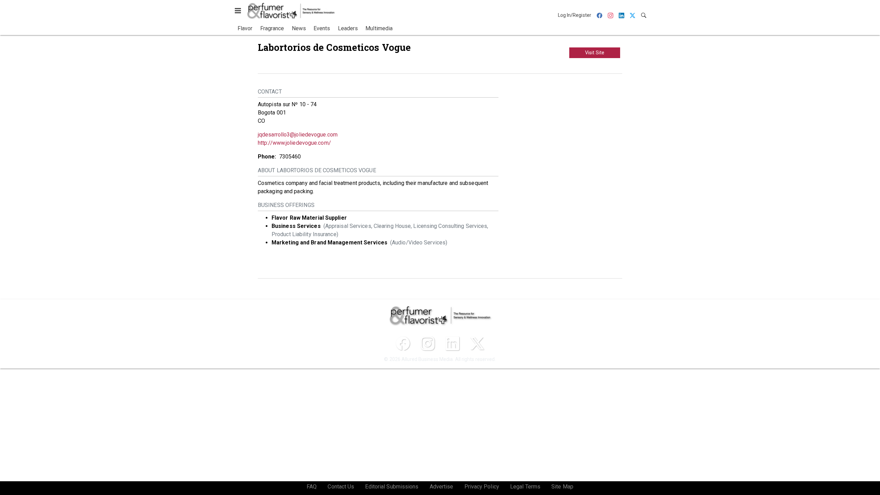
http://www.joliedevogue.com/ (294, 143)
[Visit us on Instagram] (427, 343)
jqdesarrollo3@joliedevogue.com (298, 134)
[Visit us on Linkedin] (452, 343)
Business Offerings (286, 205)
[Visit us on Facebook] (403, 343)
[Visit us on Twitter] (477, 343)
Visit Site (594, 52)
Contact (270, 91)
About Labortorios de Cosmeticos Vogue (317, 170)
